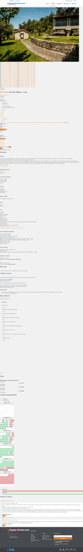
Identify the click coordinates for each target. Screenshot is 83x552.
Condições (4, 119)
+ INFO (3, 515)
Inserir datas (2, 138)
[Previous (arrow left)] (0, 99)
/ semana (9, 524)
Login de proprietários (68, 0)
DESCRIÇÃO (2, 100)
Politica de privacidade (46, 539)
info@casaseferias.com (14, 537)
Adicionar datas (3, 129)
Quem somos (67, 3)
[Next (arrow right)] (1, 99)
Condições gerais (45, 535)
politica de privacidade (64, 541)
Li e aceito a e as (62, 541)
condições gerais (58, 542)
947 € (6, 524)
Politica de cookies (46, 536)
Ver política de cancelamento (6, 279)
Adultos (1, 130)
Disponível (4, 492)
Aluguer (53, 3)
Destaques (59, 3)
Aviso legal (44, 538)
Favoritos (74, 0)
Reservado (4, 489)
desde (1, 123)
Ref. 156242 (4, 503)
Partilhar (2, 96)
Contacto (73, 3)
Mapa (3, 120)
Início (47, 3)
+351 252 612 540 (13, 536)
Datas (1, 126)
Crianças (2, 135)
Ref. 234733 (4, 520)
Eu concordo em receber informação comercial (61, 544)
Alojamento (4, 118)
